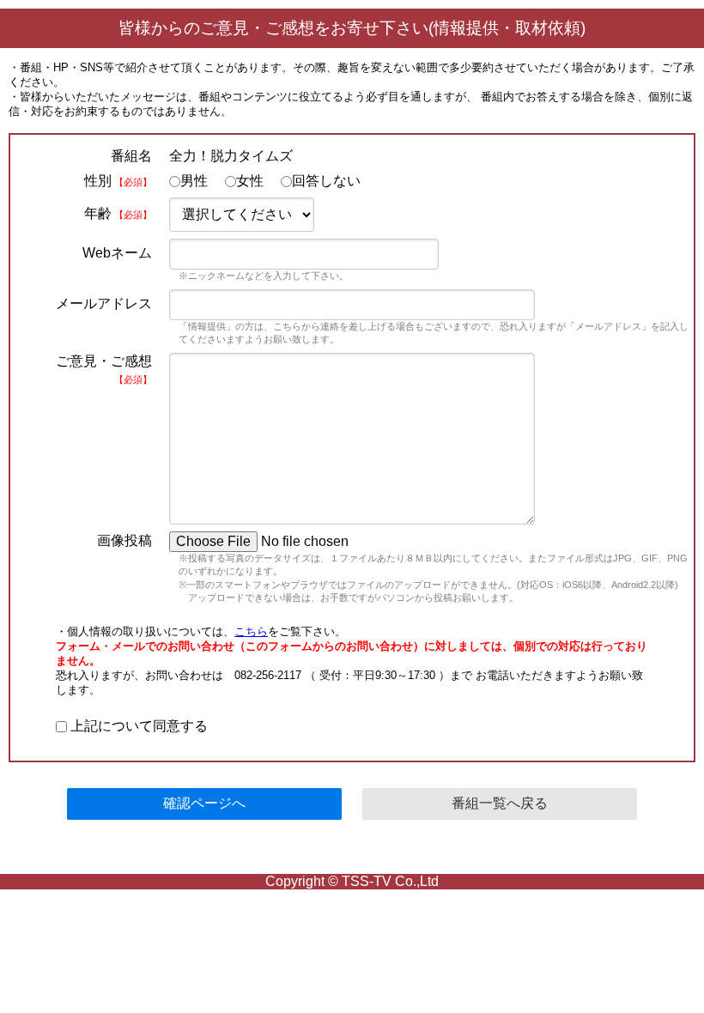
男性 (194, 180)
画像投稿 (124, 540)
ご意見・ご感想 (104, 369)
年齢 (118, 213)
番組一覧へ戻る (500, 803)
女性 (250, 180)
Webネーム (117, 253)
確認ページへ (204, 803)
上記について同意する (137, 726)
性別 (118, 180)
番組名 (131, 156)
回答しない (326, 180)
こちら (251, 631)
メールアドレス (104, 303)
